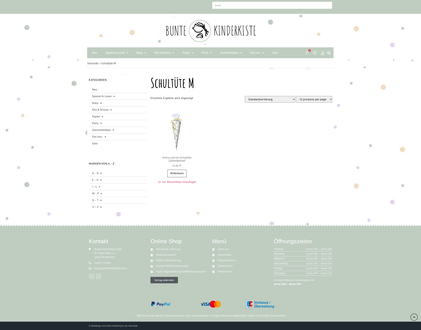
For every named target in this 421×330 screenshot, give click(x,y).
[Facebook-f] (91, 276)
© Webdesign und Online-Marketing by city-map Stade (113, 326)
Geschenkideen (229, 52)
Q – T (95, 200)
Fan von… (255, 52)
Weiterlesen (177, 173)
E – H (95, 180)
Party (205, 52)
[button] (177, 182)
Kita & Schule (162, 52)
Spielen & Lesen (115, 52)
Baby (139, 52)
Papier (186, 52)
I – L (94, 186)
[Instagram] (98, 276)
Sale (275, 52)
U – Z (95, 206)
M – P (95, 193)
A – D (95, 173)
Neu (94, 52)
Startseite (93, 63)
